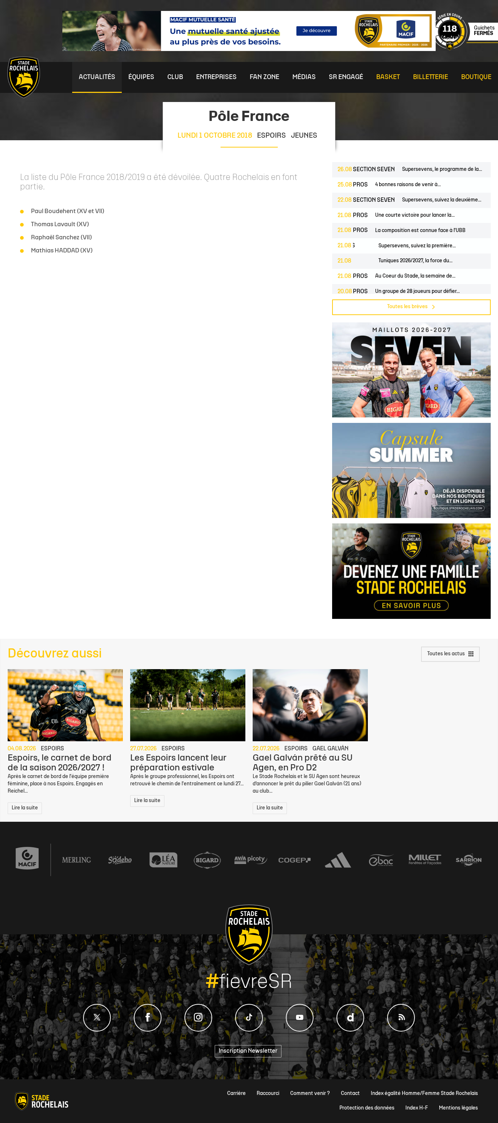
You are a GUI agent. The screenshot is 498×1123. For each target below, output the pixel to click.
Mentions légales (458, 1108)
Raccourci (268, 1093)
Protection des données (366, 1108)
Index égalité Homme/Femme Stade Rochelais (424, 1093)
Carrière (236, 1093)
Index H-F (416, 1108)
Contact (350, 1093)
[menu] (97, 77)
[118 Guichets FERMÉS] (465, 49)
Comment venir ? (310, 1093)
